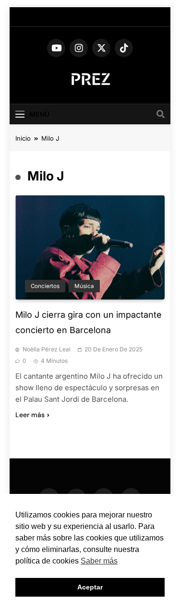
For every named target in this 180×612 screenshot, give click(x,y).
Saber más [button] (99, 561)
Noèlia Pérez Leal (47, 349)
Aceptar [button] (90, 587)
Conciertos (45, 286)
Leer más (30, 414)
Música (84, 286)
